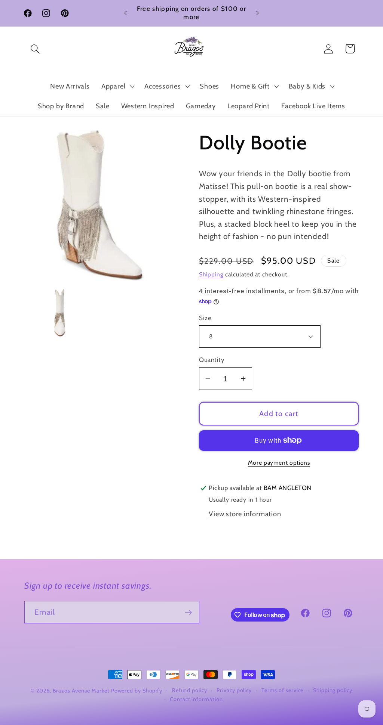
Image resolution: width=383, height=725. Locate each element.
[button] (35, 48)
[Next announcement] (257, 13)
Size (205, 318)
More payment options (279, 462)
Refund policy (189, 690)
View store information (245, 513)
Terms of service (282, 690)
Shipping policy (332, 690)
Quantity (211, 359)
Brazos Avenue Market (82, 690)
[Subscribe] (188, 612)
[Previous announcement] (125, 13)
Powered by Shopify (136, 690)
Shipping (211, 274)
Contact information (196, 699)
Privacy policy (234, 690)
